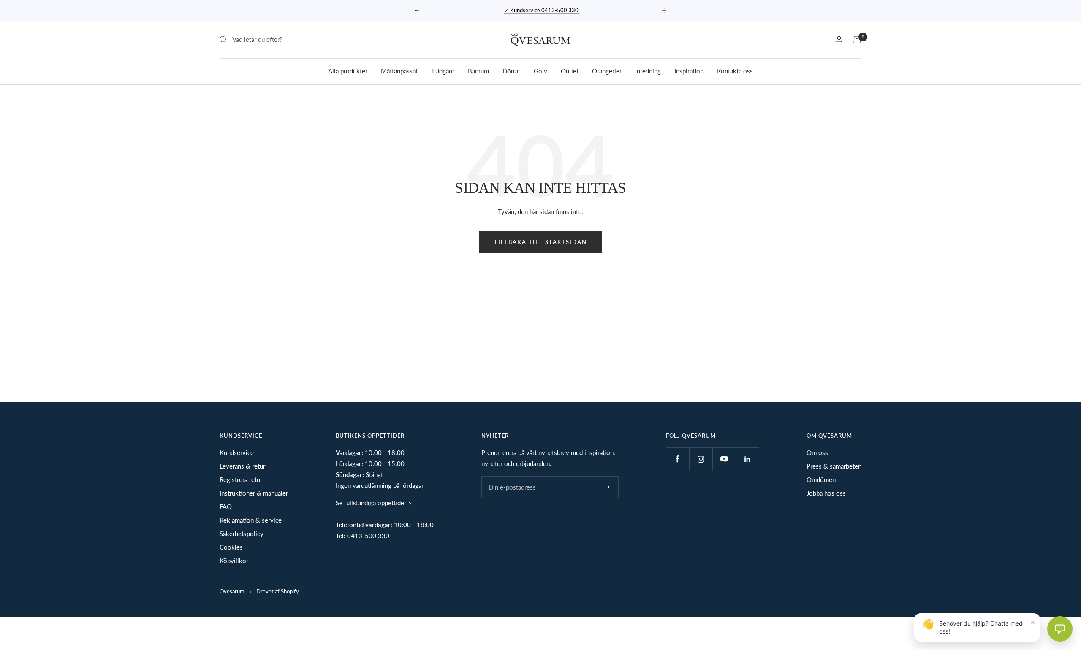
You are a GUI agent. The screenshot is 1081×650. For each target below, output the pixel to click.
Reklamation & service (251, 520)
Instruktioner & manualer (254, 493)
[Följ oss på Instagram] (700, 459)
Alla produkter (347, 70)
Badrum (478, 70)
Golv (540, 70)
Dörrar (511, 70)
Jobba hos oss (826, 493)
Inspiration (688, 70)
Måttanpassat (399, 70)
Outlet (570, 70)
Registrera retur (241, 479)
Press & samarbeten (834, 466)
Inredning (648, 70)
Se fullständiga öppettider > (374, 502)
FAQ (226, 506)
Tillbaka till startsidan (540, 241)
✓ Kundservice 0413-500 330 (541, 10)
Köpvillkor (234, 560)
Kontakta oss (735, 70)
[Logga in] (839, 39)
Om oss (817, 452)
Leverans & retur (242, 466)
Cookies (231, 547)
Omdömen (821, 479)
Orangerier (607, 70)
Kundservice (237, 452)
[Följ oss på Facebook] (677, 459)
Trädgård (442, 70)
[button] (1060, 629)
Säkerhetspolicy (241, 533)
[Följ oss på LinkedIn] (747, 459)
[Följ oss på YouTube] (724, 459)
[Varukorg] (857, 39)
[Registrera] (606, 487)
